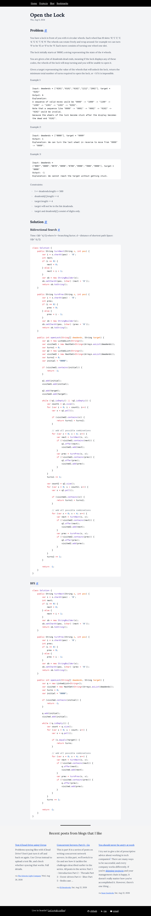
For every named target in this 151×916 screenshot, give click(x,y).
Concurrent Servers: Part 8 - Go (73, 845)
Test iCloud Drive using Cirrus (30, 845)
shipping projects (115, 870)
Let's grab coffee (56, 910)
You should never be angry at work (116, 845)
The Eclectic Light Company (29, 876)
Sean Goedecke (107, 893)
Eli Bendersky (65, 887)
